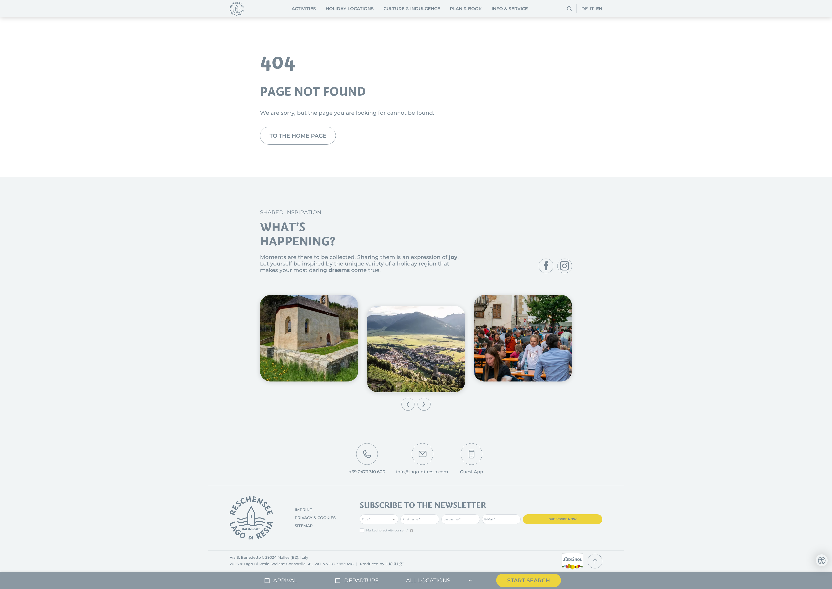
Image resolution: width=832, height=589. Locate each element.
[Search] (569, 8)
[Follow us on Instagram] (564, 266)
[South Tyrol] (572, 561)
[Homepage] (237, 9)
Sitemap (304, 525)
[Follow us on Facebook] (546, 266)
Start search (528, 580)
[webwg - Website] (394, 564)
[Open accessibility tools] (822, 560)
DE (584, 8)
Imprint (303, 509)
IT (592, 8)
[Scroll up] (595, 561)
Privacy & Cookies (315, 517)
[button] (407, 404)
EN (599, 8)
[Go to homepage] (251, 517)
